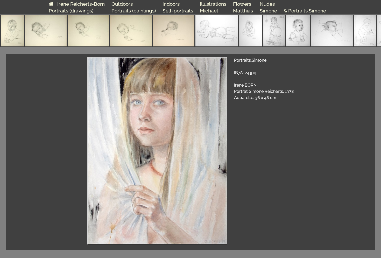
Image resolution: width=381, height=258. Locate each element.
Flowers (242, 4)
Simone (268, 10)
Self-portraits (178, 10)
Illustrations (213, 4)
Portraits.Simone (306, 10)
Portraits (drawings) (71, 10)
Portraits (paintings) (133, 10)
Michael (209, 10)
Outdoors (122, 4)
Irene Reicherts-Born (78, 4)
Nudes (267, 4)
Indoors (171, 4)
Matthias (243, 10)
